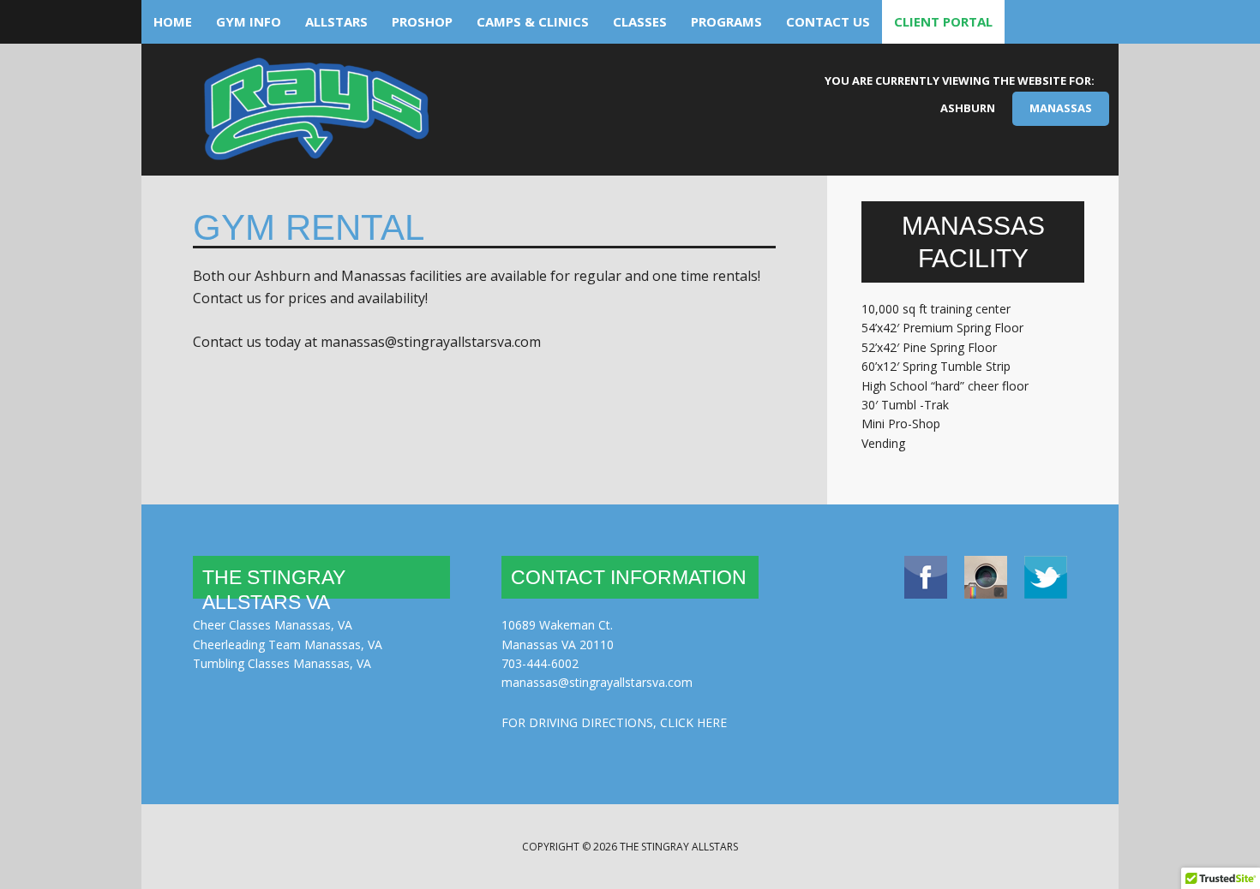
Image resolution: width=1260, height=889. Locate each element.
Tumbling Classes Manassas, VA (282, 663)
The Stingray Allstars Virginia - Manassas (315, 116)
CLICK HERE (693, 722)
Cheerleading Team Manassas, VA (287, 644)
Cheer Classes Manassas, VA (272, 625)
